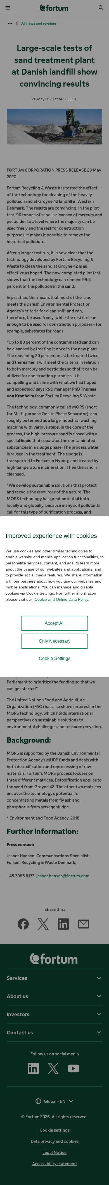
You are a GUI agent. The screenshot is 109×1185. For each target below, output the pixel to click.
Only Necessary (54, 641)
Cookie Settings (54, 658)
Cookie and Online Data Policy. (62, 599)
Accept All (55, 623)
